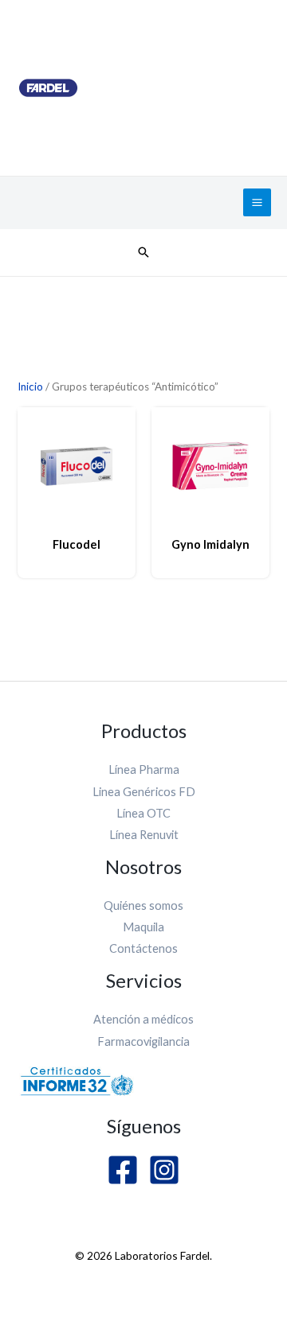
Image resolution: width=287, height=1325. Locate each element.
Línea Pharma (143, 769)
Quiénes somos (143, 905)
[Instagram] (164, 1170)
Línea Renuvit (144, 834)
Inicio (30, 386)
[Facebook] (123, 1170)
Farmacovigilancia (143, 1041)
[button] (143, 252)
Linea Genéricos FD (143, 791)
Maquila (143, 927)
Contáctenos (143, 948)
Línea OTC (143, 813)
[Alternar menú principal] (257, 202)
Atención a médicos (143, 1019)
